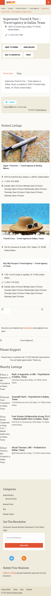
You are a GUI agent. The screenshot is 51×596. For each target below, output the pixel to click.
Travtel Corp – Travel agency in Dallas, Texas (23, 238)
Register (29, 589)
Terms (15, 589)
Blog (21, 589)
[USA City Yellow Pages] (26, 2)
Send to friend (11, 47)
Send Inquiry (29, 47)
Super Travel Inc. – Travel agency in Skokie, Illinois (22, 167)
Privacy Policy (5, 589)
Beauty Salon (8, 514)
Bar (4, 509)
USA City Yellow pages (14, 593)
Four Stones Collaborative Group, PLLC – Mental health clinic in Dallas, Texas (31, 417)
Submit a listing (9, 573)
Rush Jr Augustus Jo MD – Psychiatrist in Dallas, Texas (31, 375)
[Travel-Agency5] (25, 340)
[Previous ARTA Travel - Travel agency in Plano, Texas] (12, 309)
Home (3, 8)
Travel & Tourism (21, 8)
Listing (10, 8)
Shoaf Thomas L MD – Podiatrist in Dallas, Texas (29, 448)
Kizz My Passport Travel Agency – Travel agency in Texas (25, 264)
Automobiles (8, 495)
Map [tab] (19, 73)
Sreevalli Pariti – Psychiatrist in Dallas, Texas (30, 398)
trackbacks (27, 328)
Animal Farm (8, 504)
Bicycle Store (11, 499)
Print (28, 55)
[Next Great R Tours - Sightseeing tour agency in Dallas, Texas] (38, 309)
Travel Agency (34, 8)
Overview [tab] (8, 73)
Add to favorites (12, 55)
